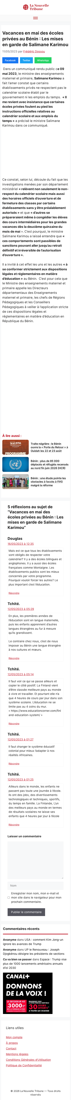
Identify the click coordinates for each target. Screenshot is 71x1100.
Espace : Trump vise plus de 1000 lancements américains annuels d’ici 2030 (35, 963)
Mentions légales (17, 1054)
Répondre (14, 593)
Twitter (26, 60)
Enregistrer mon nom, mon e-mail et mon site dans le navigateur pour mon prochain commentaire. (36, 897)
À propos (12, 1043)
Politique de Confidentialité (24, 1065)
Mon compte (14, 1037)
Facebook (10, 60)
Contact (11, 1048)
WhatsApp (43, 60)
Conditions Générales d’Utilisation (28, 1059)
